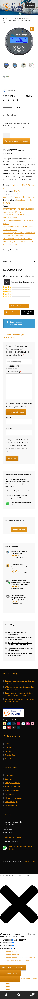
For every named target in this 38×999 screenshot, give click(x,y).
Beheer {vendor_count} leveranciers (20, 958)
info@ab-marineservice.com (12, 837)
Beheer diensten (12, 955)
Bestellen (8, 779)
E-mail (9, 428)
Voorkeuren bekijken (10, 973)
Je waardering (13, 366)
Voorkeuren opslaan (10, 979)
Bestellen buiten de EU (13, 786)
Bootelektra (13, 18)
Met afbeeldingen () (20, 306)
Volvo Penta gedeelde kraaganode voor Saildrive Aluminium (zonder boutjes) (19, 598)
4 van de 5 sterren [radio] (13, 369)
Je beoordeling (13, 372)
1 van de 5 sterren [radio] (6, 369)
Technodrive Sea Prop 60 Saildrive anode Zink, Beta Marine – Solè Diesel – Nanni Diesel (21, 582)
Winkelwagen (29, 993)
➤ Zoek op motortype (19, 529)
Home (7, 18)
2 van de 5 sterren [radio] (9, 369)
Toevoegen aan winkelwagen (16, 141)
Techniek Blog (10, 755)
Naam (9, 417)
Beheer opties (11, 952)
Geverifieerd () (12, 312)
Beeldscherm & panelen (10, 20)
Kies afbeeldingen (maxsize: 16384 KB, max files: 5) (19, 405)
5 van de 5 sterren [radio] (16, 369)
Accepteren (6, 967)
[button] (32, 29)
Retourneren (9, 794)
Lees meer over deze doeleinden (19, 961)
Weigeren (20, 967)
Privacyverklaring (11, 806)
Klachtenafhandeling (12, 790)
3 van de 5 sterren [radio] (11, 369)
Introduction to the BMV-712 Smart (17, 239)
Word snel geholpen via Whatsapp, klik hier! (21, 504)
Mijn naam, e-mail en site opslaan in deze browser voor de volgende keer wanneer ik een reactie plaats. (19, 445)
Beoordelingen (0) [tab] (10, 262)
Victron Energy (22, 18)
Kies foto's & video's (16, 412)
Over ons (8, 751)
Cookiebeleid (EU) (11, 802)
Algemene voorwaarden (13, 798)
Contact (8, 759)
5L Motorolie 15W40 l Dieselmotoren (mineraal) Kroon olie (21, 567)
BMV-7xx (17, 191)
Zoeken (19, 995)
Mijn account (9, 747)
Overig (30, 18)
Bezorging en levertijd (12, 783)
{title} (8, 983)
